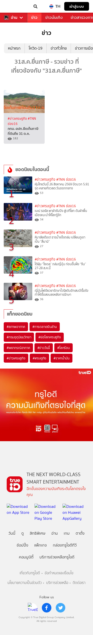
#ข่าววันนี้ (43, 347)
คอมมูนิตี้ (26, 557)
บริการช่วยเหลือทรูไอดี (56, 557)
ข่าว (34, 17)
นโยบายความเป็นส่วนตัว (24, 582)
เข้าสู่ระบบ (76, 6)
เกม (67, 533)
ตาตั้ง (80, 533)
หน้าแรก (14, 48)
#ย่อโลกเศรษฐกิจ (49, 337)
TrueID (14, 6)
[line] (33, 608)
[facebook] (47, 608)
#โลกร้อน (63, 347)
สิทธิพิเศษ (37, 533)
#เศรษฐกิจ (39, 358)
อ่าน (14, 18)
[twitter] (60, 608)
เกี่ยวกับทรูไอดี (30, 573)
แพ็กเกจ (40, 545)
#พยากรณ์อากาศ (18, 347)
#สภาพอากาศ (16, 326)
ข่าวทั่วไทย (59, 48)
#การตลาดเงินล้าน (44, 326)
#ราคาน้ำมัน (61, 358)
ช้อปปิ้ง (22, 545)
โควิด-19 (35, 48)
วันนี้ (11, 533)
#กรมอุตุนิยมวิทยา (19, 337)
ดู (22, 533)
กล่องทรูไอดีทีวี (65, 545)
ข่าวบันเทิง (54, 17)
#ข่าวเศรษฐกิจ (18, 118)
